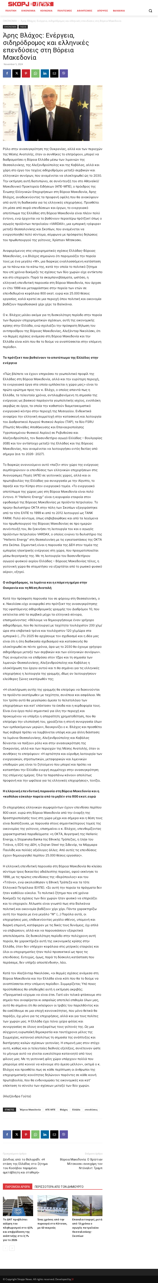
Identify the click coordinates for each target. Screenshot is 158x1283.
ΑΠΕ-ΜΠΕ (50, 1109)
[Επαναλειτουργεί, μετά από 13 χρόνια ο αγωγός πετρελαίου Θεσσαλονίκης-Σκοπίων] (87, 1205)
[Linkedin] (45, 73)
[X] (16, 73)
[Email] (54, 73)
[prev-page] (5, 1248)
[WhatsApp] (35, 73)
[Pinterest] (26, 73)
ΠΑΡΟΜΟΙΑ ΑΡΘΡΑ (17, 1186)
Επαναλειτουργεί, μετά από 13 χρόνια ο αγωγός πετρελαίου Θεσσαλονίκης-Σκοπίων (87, 1227)
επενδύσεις (91, 1109)
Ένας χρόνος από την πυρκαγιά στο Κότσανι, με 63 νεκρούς (52, 1223)
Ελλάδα (76, 1109)
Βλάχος (64, 1109)
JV (73, 1279)
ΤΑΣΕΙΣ (23, 26)
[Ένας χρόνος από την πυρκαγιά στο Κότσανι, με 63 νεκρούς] (52, 1205)
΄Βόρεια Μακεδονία (30, 1109)
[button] (150, 11)
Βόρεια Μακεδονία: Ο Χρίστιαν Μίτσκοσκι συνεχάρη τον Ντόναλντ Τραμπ (81, 1164)
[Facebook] (7, 73)
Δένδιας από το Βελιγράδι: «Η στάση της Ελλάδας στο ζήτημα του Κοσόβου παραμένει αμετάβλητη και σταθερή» (25, 1166)
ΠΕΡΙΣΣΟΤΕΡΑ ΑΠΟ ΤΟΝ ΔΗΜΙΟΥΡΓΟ (59, 1186)
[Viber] (64, 73)
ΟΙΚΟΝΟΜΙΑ (10, 21)
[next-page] (12, 1248)
